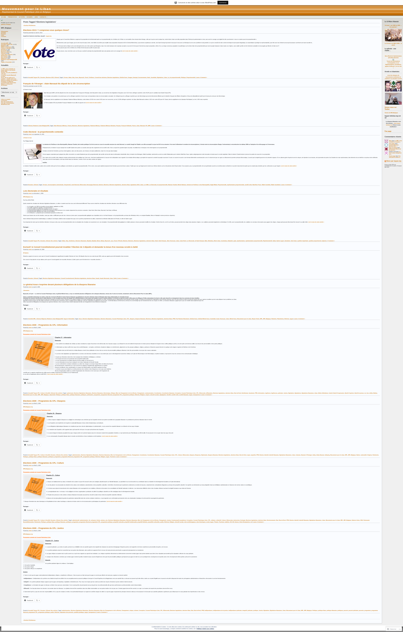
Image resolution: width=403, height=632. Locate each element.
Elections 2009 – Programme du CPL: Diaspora (44, 401)
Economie (4, 50)
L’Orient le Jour (27, 137)
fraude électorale (104, 278)
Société (169, 394)
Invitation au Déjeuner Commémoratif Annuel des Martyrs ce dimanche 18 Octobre (8, 83)
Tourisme (112, 456)
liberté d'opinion (349, 393)
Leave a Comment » (201, 77)
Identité (266, 455)
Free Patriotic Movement (182, 318)
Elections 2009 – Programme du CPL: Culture (43, 463)
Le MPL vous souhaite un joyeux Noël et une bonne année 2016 (8, 70)
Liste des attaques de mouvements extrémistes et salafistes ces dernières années (393, 77)
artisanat (93, 520)
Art (89, 520)
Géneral (3, 53)
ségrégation (162, 394)
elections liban (126, 184)
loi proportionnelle (175, 77)
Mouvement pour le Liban (26, 9)
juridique (255, 610)
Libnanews (26, 290)
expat (248, 455)
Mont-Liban (217, 240)
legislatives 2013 (134, 184)
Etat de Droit (237, 393)
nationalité (364, 455)
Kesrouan (172, 240)
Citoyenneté (67, 184)
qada (234, 240)
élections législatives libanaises (51, 278)
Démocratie (83, 184)
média (371, 393)
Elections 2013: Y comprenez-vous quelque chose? (46, 30)
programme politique (128, 394)
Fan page (388, 131)
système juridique (79, 612)
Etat (277, 520)
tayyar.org (48, 36)
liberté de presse (359, 393)
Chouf (86, 77)
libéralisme (325, 393)
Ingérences (274, 393)
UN (233, 522)
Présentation (12, 17)
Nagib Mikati (213, 184)
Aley (73, 77)
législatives (160, 77)
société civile (248, 184)
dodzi (30, 134)
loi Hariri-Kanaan (199, 240)
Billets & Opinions (6, 47)
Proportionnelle (190, 77)
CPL (128, 318)
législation (291, 393)
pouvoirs (361, 610)
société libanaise (183, 394)
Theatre (216, 522)
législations (298, 393)
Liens (36, 17)
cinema (169, 520)
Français (118, 125)
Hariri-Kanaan (162, 240)
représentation (241, 240)
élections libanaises (80, 240)
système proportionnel (315, 240)
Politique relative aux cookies (205, 628)
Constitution (157, 393)
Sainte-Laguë (280, 240)
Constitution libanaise (168, 393)
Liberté (331, 393)
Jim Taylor (392, 143)
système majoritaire (302, 240)
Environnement (271, 520)
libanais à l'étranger (306, 455)
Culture (180, 455)
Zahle (114, 278)
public (162, 522)
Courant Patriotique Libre (119, 318)
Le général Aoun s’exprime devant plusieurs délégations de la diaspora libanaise (59, 284)
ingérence (268, 393)
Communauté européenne (178, 520)
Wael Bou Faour (256, 184)
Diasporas (198, 455)
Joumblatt (153, 77)
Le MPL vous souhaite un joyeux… (395, 141)
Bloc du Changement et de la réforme (126, 393)
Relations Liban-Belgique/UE (9, 59)
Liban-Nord (183, 240)
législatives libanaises (308, 393)
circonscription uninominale (55, 184)
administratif (75, 520)
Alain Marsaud (58, 125)
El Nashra (25, 253)
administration (76, 455)
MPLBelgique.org (28, 196)
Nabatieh (230, 240)
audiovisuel (70, 393)
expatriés (253, 455)
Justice (286, 393)
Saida (274, 240)
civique (131, 610)
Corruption (178, 393)
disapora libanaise (213, 455)
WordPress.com (5, 104)
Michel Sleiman (182, 184)
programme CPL (117, 394)
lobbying (327, 455)
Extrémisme (245, 393)
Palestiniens (280, 318)
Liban (165, 77)
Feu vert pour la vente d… (395, 156)
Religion (142, 394)
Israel (217, 318)
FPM (174, 318)
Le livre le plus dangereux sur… (395, 153)
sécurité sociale (154, 394)
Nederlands (4, 55)
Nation (358, 455)
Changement (140, 393)
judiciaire (280, 393)
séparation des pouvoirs (66, 612)
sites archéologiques (190, 522)
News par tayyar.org (394, 161)
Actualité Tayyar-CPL (7, 44)
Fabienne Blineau (95, 125)
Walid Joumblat (266, 184)
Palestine (273, 318)
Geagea (130, 77)
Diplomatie (204, 455)
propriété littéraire (142, 522)
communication (149, 393)
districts (101, 184)
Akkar (70, 77)
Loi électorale (153, 184)
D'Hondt (120, 240)
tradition (227, 522)
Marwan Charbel (172, 184)
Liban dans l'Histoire (6, 54)
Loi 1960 (146, 184)
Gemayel (135, 77)
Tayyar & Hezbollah (6, 62)
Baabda (89, 240)
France (134, 125)
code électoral (75, 184)
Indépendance (208, 610)
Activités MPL (5, 43)
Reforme (286, 318)
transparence (196, 394)
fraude (97, 278)
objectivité (52, 394)
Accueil (4, 17)
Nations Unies (356, 520)
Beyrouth (81, 77)
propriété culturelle (118, 522)
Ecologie (242, 520)
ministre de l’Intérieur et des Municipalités (198, 184)
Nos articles (4, 57)
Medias (375, 393)
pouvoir (346, 610)
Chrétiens (91, 77)
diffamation (209, 393)
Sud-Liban (294, 240)
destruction (236, 520)
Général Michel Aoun (204, 318)
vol (251, 522)
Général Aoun (123, 77)
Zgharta (324, 240)
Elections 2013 (5, 52)
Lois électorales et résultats (35, 191)
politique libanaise (75, 394)
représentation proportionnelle (235, 184)
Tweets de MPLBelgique (391, 112)
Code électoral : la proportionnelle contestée (43, 132)
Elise (390, 140)
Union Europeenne (244, 522)
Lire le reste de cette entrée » (130, 51)
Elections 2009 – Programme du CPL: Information (45, 325)
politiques (83, 394)
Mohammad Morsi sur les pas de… (395, 149)
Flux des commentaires (7, 103)
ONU (361, 520)
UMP (149, 125)
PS (146, 125)
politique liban (65, 394)
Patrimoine (376, 455)
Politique (183, 77)
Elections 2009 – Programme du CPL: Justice (43, 528)
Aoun (76, 77)
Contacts (43, 17)
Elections (74, 125)
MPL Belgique (267, 318)
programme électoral (106, 394)
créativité (218, 520)
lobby (314, 455)
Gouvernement (142, 77)
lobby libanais (320, 455)
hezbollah (213, 318)
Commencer (223, 2)
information (261, 393)
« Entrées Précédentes (29, 25)
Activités (22, 17)
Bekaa (102, 240)
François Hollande (126, 125)
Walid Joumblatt (275, 184)
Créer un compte (5, 99)
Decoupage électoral (92, 184)
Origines (369, 455)
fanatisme (251, 393)
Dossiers (30, 17)
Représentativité (267, 240)
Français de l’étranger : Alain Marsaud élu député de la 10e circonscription (56, 84)
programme (97, 394)
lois (368, 393)
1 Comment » (331, 240)
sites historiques (201, 522)
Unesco (237, 522)
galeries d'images (6, 24)
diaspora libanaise (140, 318)
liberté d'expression (338, 393)
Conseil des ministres (101, 77)
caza (112, 240)
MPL (261, 318)
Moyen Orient (255, 318)
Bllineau (64, 125)
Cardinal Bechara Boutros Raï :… (393, 145)
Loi (168, 77)
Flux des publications (7, 101)
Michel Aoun (233, 318)
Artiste (98, 520)
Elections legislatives (113, 77)
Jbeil (168, 240)
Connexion (4, 100)
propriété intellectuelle (130, 522)
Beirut (98, 240)
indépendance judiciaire (235, 610)
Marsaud (142, 125)
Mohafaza (210, 240)
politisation (90, 394)
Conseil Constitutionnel (67, 278)
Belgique (3, 45)
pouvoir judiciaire (353, 610)
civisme (136, 610)
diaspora (132, 318)
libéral (319, 393)
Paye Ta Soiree (393, 147)
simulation (287, 240)
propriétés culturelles (154, 522)
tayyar (291, 318)
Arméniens (72, 240)
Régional (3, 58)
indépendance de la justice (220, 610)
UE (231, 522)
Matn (206, 240)
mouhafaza (224, 240)
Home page (392, 156)
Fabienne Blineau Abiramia (107, 125)
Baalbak (94, 240)
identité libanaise (274, 455)
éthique (113, 393)
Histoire (261, 455)
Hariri (148, 77)
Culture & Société (6, 48)
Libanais (298, 455)
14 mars (65, 77)
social (207, 522)
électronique (106, 393)
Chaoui (69, 125)
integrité (244, 610)
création (213, 520)
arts (106, 520)
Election (125, 240)
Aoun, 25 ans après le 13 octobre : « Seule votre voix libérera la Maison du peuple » (9, 79)
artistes (103, 520)
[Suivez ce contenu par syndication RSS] (385, 161)
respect (147, 394)
